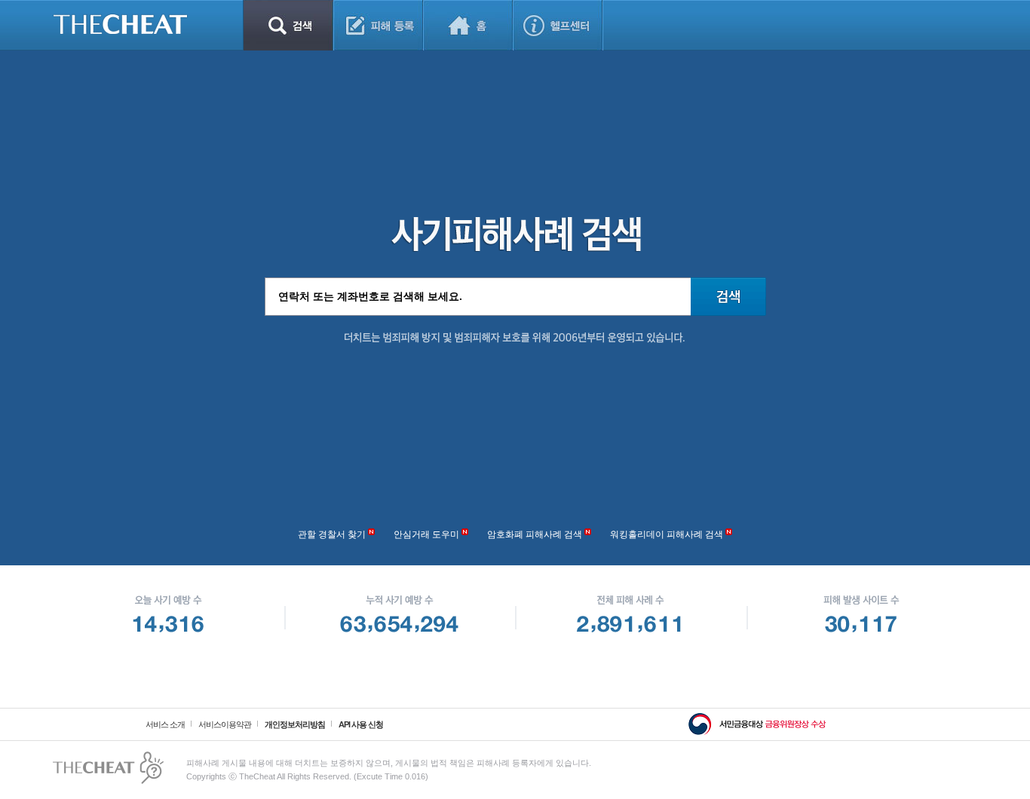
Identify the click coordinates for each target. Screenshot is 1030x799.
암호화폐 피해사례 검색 (534, 534)
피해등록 (378, 25)
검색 (288, 25)
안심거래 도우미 (426, 534)
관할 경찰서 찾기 (332, 534)
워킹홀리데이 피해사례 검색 (666, 534)
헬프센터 (557, 25)
